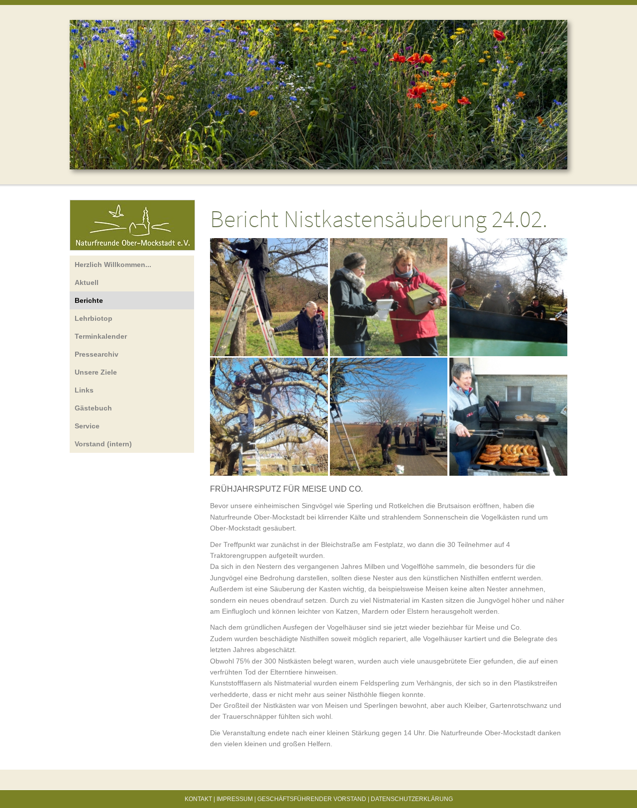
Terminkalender (101, 336)
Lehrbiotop (93, 318)
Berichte (89, 300)
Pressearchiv (96, 354)
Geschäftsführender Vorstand (311, 799)
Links (84, 390)
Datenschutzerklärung (412, 799)
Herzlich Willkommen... (113, 265)
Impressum (234, 799)
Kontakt (198, 799)
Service (87, 426)
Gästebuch (93, 408)
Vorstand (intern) (103, 444)
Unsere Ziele (96, 372)
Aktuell (87, 282)
